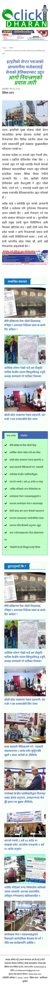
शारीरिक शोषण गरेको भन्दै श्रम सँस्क (25, 453)
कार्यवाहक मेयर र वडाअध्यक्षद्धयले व (25, 496)
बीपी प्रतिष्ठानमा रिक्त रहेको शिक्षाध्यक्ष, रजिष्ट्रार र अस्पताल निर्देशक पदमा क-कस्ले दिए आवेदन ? (24, 325)
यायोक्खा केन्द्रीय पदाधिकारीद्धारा (23, 474)
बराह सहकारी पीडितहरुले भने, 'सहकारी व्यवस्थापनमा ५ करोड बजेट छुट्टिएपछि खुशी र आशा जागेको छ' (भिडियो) (23, 751)
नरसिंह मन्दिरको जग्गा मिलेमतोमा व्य (25, 489)
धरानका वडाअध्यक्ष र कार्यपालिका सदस (27, 518)
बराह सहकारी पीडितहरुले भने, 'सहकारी (26, 467)
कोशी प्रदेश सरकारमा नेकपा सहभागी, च (26, 460)
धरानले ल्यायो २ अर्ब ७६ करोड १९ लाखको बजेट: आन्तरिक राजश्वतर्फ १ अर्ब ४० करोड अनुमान (24, 845)
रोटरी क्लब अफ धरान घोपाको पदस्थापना (27, 511)
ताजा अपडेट (11, 436)
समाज (11, 47)
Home (4, 47)
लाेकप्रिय (24, 436)
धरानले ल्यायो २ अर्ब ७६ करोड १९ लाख (26, 482)
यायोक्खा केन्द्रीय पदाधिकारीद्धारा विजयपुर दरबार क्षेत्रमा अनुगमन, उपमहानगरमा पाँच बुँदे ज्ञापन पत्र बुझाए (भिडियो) (24, 798)
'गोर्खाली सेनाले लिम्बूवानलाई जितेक (25, 547)
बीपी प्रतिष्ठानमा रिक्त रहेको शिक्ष (23, 445)
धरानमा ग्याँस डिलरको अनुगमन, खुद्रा (25, 525)
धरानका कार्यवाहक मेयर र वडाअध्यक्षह (26, 504)
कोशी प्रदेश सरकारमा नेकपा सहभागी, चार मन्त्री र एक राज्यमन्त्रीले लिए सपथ (24, 417)
